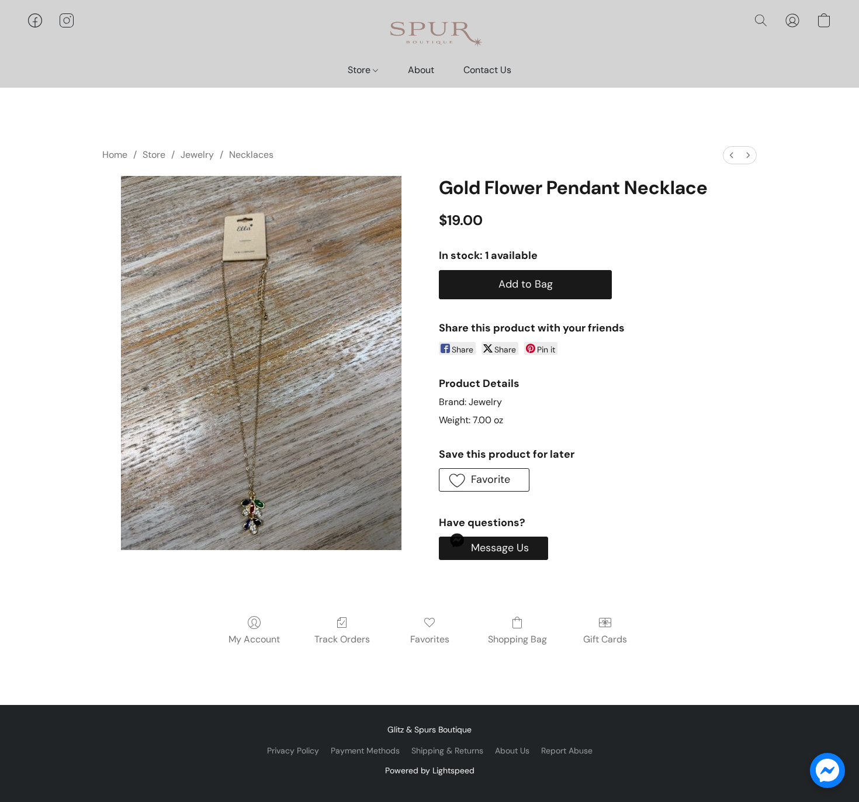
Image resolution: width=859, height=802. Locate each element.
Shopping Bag (517, 639)
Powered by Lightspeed (429, 770)
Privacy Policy (293, 750)
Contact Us (487, 70)
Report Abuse (567, 750)
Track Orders (342, 639)
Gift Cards (605, 639)
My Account (254, 639)
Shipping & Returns (447, 750)
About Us (512, 750)
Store (360, 70)
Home (114, 154)
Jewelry (197, 154)
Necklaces (251, 154)
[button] (429, 32)
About (421, 70)
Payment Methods (365, 750)
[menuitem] (731, 155)
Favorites (429, 639)
